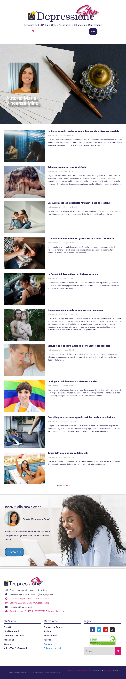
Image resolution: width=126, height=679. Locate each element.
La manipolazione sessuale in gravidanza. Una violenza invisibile (81, 238)
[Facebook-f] (92, 629)
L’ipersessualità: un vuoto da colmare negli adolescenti (76, 310)
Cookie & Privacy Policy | (84, 671)
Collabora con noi (52, 648)
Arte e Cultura (50, 635)
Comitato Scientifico (14, 635)
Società (47, 631)
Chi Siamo (10, 621)
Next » (69, 485)
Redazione (9, 639)
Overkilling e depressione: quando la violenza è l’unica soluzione (81, 417)
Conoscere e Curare (53, 627)
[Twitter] (99, 629)
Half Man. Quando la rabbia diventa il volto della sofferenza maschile (83, 131)
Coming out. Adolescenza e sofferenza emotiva (72, 381)
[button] (33, 31)
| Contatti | (72, 671)
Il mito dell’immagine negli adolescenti (68, 453)
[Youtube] (105, 629)
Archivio (48, 644)
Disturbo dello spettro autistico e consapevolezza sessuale (79, 345)
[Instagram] (112, 629)
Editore (7, 644)
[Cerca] (118, 651)
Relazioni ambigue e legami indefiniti (67, 167)
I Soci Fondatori (11, 631)
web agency (107, 671)
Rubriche (48, 639)
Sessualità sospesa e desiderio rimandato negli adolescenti (79, 203)
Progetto (8, 627)
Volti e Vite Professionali (15, 648)
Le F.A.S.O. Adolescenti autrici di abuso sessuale (73, 274)
